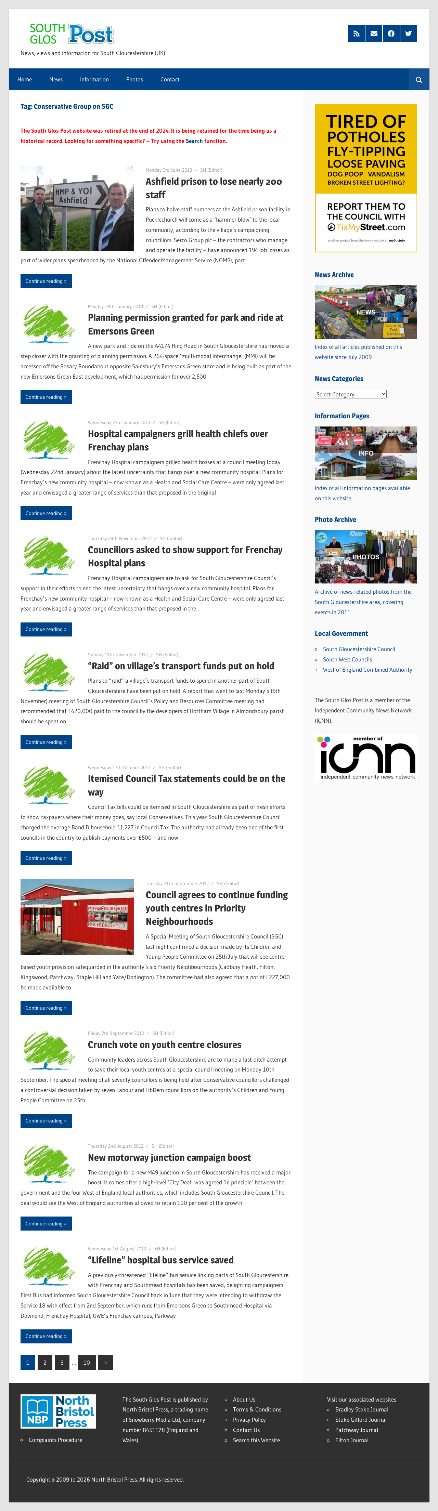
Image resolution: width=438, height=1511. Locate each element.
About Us (244, 1399)
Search (194, 140)
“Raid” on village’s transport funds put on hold (181, 666)
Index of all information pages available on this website (362, 493)
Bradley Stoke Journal (361, 1409)
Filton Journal (352, 1440)
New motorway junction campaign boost (169, 1157)
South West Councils (347, 659)
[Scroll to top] (427, 1500)
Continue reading (44, 281)
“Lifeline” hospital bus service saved (161, 1260)
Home (24, 79)
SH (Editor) (211, 170)
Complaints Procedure (55, 1439)
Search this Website (256, 1440)
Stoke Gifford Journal (361, 1419)
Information (94, 79)
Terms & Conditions (257, 1409)
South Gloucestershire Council (359, 649)
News (56, 79)
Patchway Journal (356, 1429)
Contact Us (246, 1429)
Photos (134, 79)
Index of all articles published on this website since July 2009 (358, 351)
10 (86, 1362)
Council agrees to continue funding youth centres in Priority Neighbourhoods (217, 908)
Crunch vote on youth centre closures (165, 1044)
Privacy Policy (249, 1419)
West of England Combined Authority (367, 669)
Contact (170, 79)
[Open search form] (419, 79)
